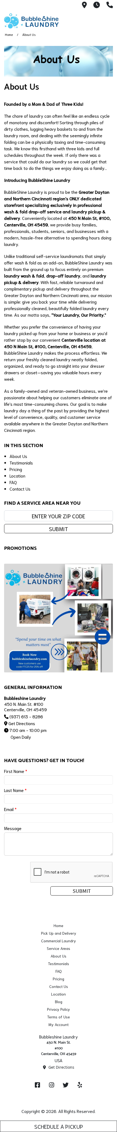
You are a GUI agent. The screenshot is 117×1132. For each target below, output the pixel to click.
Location (17, 475)
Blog (58, 1001)
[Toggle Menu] (107, 20)
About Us (18, 456)
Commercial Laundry (58, 940)
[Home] (31, 21)
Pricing (16, 469)
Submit (58, 528)
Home (9, 34)
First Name (15, 771)
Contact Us (20, 488)
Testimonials (21, 462)
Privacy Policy (58, 1009)
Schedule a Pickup (58, 1126)
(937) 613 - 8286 (26, 716)
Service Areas (58, 948)
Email (10, 809)
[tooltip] (84, 5)
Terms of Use (58, 1016)
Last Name (15, 790)
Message (12, 828)
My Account (58, 1024)
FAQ (13, 482)
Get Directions (21, 723)
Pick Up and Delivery (58, 933)
